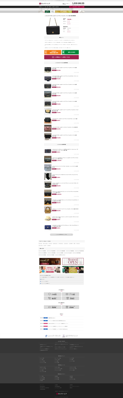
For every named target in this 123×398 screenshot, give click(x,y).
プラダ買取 (71, 359)
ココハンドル (41, 245)
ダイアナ (69, 31)
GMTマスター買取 (43, 367)
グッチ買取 (41, 359)
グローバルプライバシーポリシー (74, 386)
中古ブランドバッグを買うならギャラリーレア (61, 344)
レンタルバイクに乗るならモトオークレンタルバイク (76, 347)
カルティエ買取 (57, 359)
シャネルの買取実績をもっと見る (61, 234)
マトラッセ (40, 243)
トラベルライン (61, 243)
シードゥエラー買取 (43, 368)
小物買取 (71, 377)
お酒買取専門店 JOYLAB (44, 350)
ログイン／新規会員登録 (73, 6)
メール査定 (82, 6)
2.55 (74, 243)
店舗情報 (53, 6)
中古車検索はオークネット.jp (74, 344)
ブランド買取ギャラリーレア (42, 8)
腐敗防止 (71, 387)
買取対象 (50, 6)
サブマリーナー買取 (73, 367)
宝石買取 (41, 380)
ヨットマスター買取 (43, 371)
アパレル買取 (57, 377)
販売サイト (68, 3)
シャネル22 (70, 243)
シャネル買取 (47, 8)
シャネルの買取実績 (51, 8)
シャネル (69, 23)
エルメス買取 (42, 358)
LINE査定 (78, 6)
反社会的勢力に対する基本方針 (44, 387)
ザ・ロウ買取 (57, 362)
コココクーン (66, 243)
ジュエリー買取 (42, 377)
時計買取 (71, 376)
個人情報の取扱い (42, 386)
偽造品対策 (57, 6)
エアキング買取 (57, 367)
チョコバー (78, 243)
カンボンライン (55, 243)
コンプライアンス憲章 (58, 387)
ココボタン (49, 245)
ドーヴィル (50, 243)
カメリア (45, 245)
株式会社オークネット (43, 344)
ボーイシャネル (45, 243)
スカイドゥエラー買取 (73, 368)
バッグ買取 (41, 376)
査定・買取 (46, 6)
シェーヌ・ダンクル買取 (58, 368)
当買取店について (41, 6)
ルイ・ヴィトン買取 (58, 358)
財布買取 (56, 376)
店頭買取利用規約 (42, 389)
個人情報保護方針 (57, 386)
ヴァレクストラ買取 (43, 362)
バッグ (68, 21)
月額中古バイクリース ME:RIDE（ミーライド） (46, 347)
